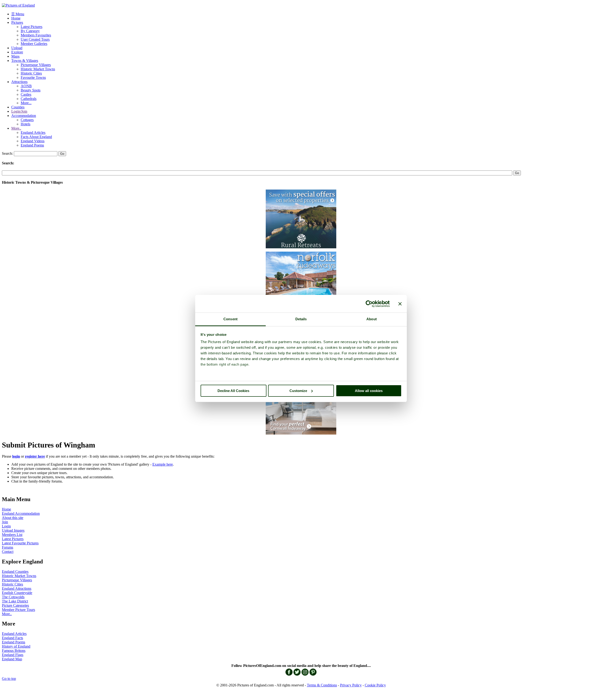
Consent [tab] (230, 319)
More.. (16, 128)
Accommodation (23, 116)
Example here (162, 464)
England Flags (12, 655)
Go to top (9, 679)
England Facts (12, 638)
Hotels (25, 124)
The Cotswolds (13, 597)
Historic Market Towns (38, 69)
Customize (298, 391)
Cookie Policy (375, 685)
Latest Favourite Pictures (20, 543)
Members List (12, 535)
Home (15, 18)
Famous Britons (13, 651)
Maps (15, 56)
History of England (16, 646)
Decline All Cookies (233, 391)
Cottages (27, 120)
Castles (26, 94)
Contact (7, 552)
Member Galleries (34, 44)
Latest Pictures (31, 27)
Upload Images (13, 530)
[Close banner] (400, 303)
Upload (16, 48)
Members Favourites (36, 35)
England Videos (32, 141)
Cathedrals (28, 99)
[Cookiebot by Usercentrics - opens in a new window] (369, 303)
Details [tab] (301, 319)
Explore (17, 52)
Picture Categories (15, 605)
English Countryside (17, 593)
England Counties (15, 572)
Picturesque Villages (36, 65)
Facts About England (36, 137)
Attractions (19, 82)
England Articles (33, 133)
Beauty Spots (30, 90)
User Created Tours (35, 39)
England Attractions (16, 588)
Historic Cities (31, 73)
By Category (30, 31)
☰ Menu (17, 14)
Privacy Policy (351, 685)
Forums (7, 547)
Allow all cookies (369, 391)
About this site (12, 518)
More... (26, 103)
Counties (17, 107)
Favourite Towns (33, 77)
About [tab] (371, 319)
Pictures (17, 22)
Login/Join (19, 111)
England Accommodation (21, 513)
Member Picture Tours (18, 610)
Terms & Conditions (322, 685)
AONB (26, 86)
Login (6, 526)
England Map (12, 659)
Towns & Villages (24, 61)
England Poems (32, 145)
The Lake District (15, 601)
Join (5, 522)
